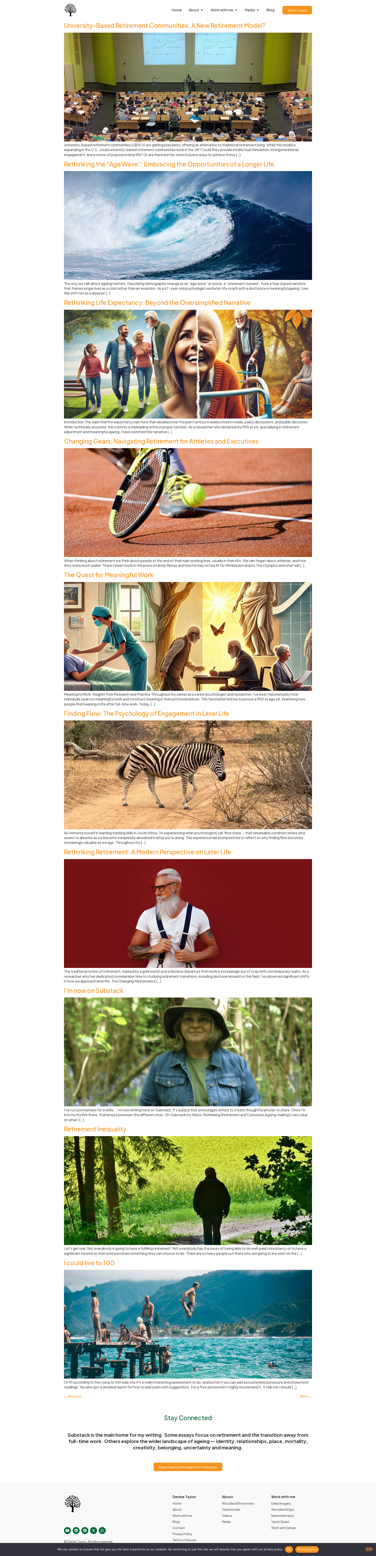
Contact (179, 1528)
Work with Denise (283, 1528)
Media (226, 1522)
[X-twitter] (93, 1530)
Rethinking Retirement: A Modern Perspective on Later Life (147, 852)
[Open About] (202, 10)
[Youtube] (67, 1530)
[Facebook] (84, 1530)
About (177, 1509)
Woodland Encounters (238, 1503)
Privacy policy (307, 1549)
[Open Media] (258, 10)
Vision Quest (280, 1522)
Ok (289, 1549)
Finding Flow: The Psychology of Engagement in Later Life (146, 713)
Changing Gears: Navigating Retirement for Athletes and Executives (161, 441)
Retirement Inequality (95, 1129)
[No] (369, 1549)
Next (306, 1396)
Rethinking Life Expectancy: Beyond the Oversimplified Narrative (157, 302)
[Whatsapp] (102, 1530)
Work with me (182, 1515)
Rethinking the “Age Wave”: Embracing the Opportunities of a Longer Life (169, 164)
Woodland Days (282, 1509)
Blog (176, 1522)
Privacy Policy (182, 1534)
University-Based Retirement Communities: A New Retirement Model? (164, 25)
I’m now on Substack (94, 990)
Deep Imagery (281, 1503)
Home (177, 1503)
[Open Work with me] (236, 10)
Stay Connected (188, 1417)
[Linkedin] (76, 1530)
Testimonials (231, 1509)
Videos (227, 1515)
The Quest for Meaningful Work (108, 575)
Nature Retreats (282, 1515)
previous (73, 1396)
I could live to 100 (89, 1263)
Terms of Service (184, 1540)
